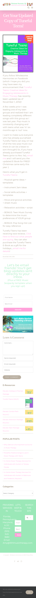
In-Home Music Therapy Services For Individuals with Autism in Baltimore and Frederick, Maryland (17, 475)
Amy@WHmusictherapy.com (17, 543)
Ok (29, 592)
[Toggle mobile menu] (32, 8)
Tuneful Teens (10, 175)
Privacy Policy (29, 555)
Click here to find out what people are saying (17, 236)
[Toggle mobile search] (28, 8)
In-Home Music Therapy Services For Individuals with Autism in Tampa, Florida (17, 464)
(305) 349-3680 (6, 534)
